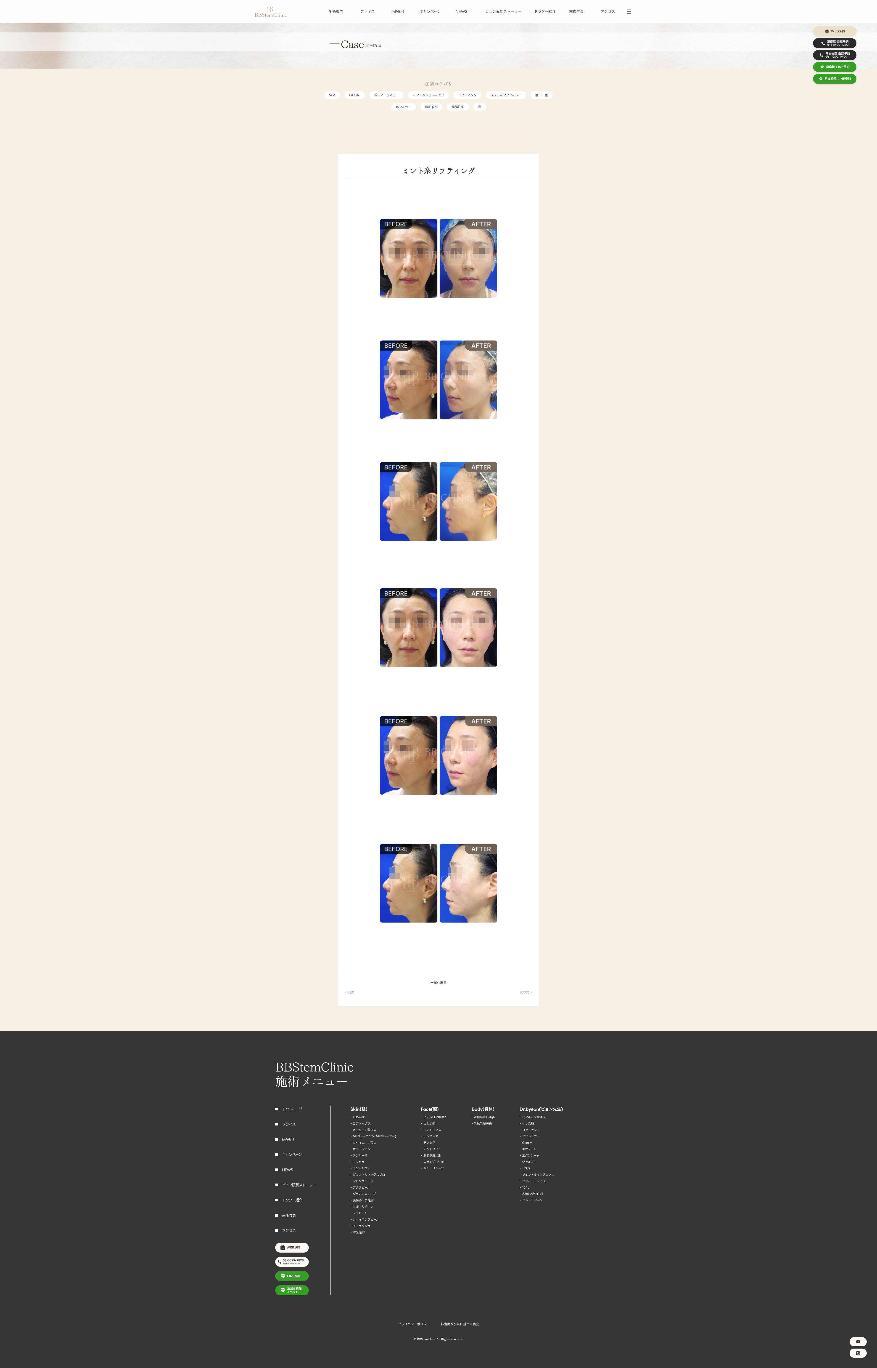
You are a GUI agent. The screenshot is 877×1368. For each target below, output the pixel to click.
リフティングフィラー (505, 95)
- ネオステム (528, 1149)
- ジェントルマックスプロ (367, 1174)
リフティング (467, 95)
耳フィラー (403, 106)
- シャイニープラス (363, 1142)
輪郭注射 (458, 106)
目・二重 (541, 95)
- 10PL (524, 1187)
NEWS (461, 11)
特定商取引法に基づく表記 (460, 1324)
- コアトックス (360, 1123)
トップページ (292, 1109)
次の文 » (526, 992)
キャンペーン (430, 11)
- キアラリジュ (360, 1226)
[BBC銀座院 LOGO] (271, 11)
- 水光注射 (357, 1232)
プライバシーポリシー (414, 1324)
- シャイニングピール (364, 1219)
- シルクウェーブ (361, 1181)
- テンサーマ (359, 1155)
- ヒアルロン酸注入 (363, 1130)
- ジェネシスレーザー (364, 1194)
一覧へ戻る (438, 982)
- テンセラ (357, 1162)
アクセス (608, 11)
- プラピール (358, 1213)
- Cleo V (526, 1142)
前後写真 (576, 11)
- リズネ (525, 1168)
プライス (367, 11)
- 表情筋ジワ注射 (362, 1200)
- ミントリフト (360, 1168)
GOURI (354, 95)
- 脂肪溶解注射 (431, 1155)
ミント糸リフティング (428, 95)
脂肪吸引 (431, 106)
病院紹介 (398, 11)
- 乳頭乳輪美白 (482, 1123)
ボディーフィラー (386, 95)
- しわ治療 (357, 1117)
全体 (332, 95)
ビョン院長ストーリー (503, 11)
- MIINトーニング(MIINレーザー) (373, 1136)
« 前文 (349, 992)
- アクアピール (360, 1187)
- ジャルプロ (528, 1162)
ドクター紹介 (545, 11)
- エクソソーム (529, 1155)
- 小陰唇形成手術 (483, 1117)
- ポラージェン (360, 1149)
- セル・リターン (361, 1206)
